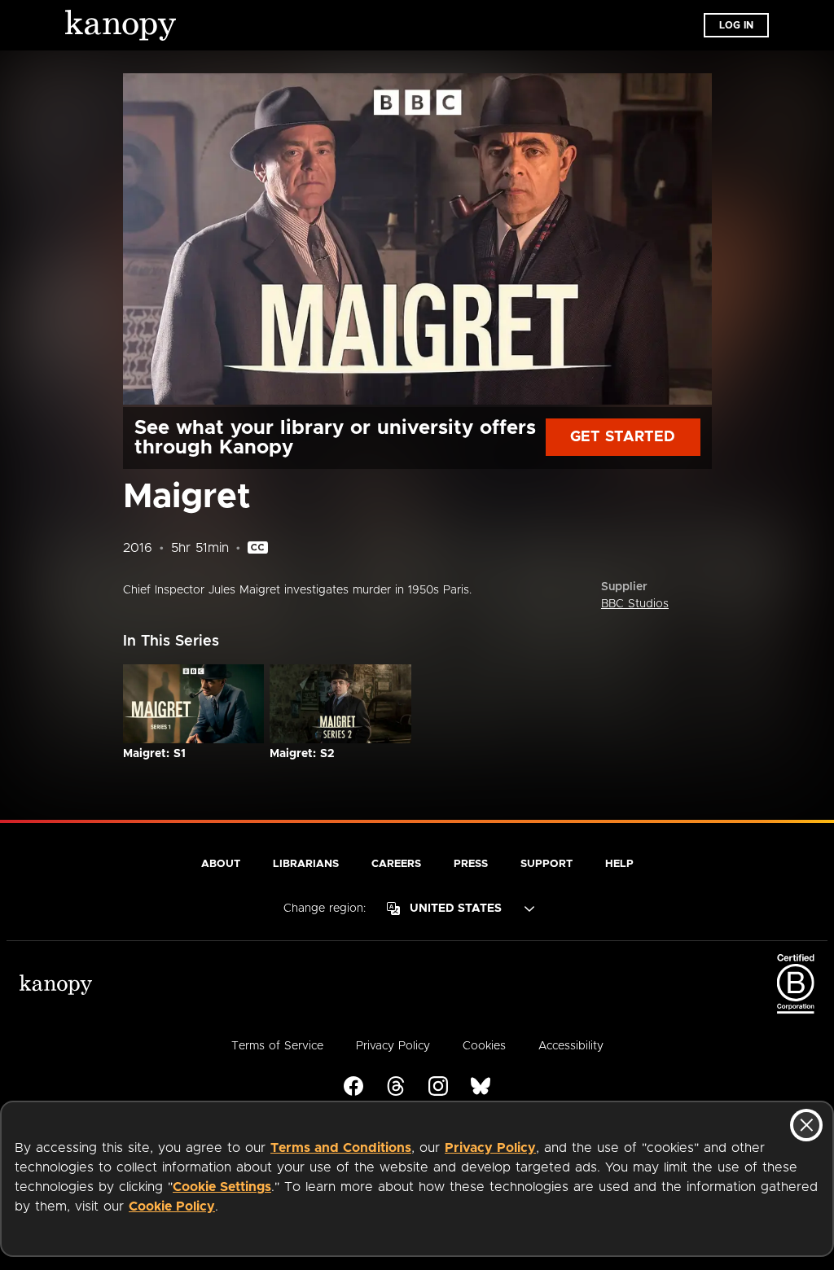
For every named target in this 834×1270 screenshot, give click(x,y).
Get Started (622, 437)
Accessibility (571, 1046)
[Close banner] (806, 1125)
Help (619, 864)
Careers (396, 864)
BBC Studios (635, 604)
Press (471, 864)
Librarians (306, 864)
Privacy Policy (490, 1147)
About (220, 864)
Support (546, 864)
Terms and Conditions (340, 1147)
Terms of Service (277, 1046)
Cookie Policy (172, 1206)
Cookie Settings (222, 1186)
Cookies (484, 1046)
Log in (736, 25)
